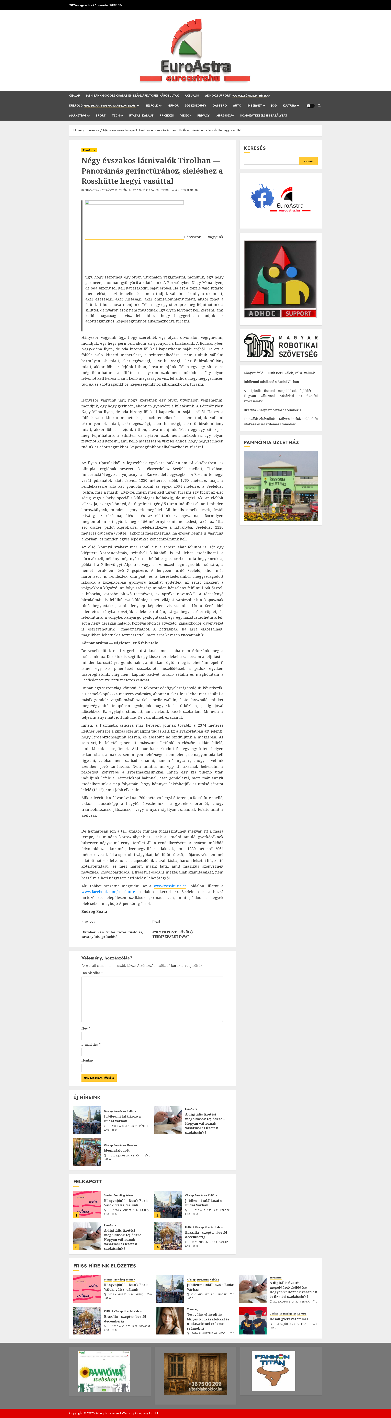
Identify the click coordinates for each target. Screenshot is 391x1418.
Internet (254, 105)
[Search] (319, 106)
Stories (108, 1195)
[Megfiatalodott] (87, 1152)
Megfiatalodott (117, 1150)
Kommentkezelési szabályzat (263, 115)
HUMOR (173, 105)
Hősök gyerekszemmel (289, 1319)
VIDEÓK (185, 115)
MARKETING (78, 115)
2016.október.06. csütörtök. (151, 190)
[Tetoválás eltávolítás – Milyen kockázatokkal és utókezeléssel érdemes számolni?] (170, 1320)
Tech (116, 115)
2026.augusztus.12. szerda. (292, 1302)
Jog (274, 105)
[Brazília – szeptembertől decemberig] (168, 1236)
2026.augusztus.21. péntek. (130, 1126)
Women (130, 1195)
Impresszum (225, 115)
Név (85, 1028)
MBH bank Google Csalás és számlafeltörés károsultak (132, 96)
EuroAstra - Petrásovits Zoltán (106, 190)
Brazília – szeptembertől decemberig (206, 1234)
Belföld (151, 105)
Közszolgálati (287, 1314)
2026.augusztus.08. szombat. (211, 1242)
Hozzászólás (92, 973)
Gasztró (219, 105)
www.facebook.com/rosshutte (108, 891)
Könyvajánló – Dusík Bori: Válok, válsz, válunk (126, 1202)
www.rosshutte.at (170, 885)
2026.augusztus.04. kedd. (209, 1333)
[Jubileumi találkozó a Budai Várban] (87, 1120)
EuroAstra (89, 150)
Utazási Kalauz (141, 115)
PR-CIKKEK (167, 115)
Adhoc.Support (236, 96)
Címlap (74, 96)
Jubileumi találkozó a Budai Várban (122, 1118)
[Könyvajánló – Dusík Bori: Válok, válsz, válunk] (87, 1204)
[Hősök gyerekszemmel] (253, 1320)
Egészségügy (195, 105)
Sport (101, 115)
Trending (119, 1195)
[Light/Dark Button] (310, 106)
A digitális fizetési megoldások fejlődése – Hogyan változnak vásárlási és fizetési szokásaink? (205, 1123)
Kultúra (289, 105)
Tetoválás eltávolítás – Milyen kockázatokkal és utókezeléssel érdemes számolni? (208, 1321)
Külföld (102, 105)
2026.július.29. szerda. (292, 1324)
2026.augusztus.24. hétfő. (131, 1210)
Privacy (203, 115)
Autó (237, 105)
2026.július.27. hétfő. (125, 1155)
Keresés (255, 148)
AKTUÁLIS (192, 96)
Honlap (87, 1060)
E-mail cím (91, 1044)
